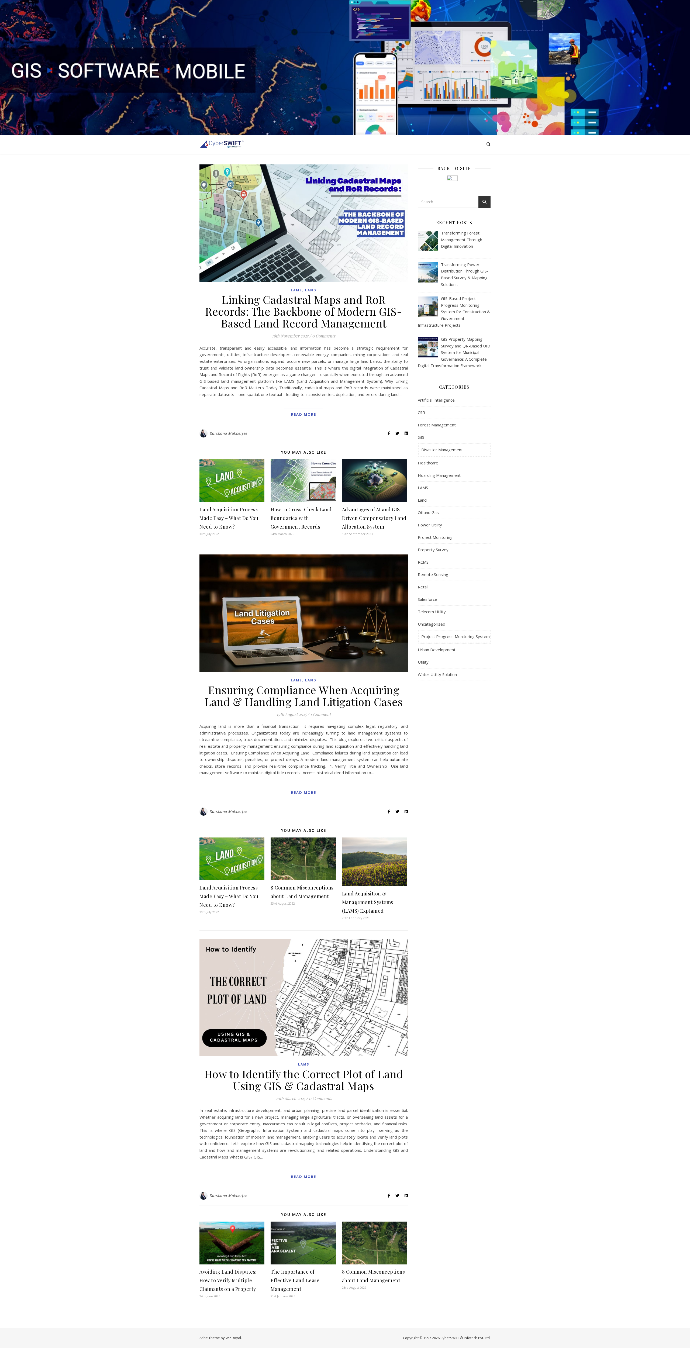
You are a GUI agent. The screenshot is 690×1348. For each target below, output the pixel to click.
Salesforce (427, 599)
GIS (421, 437)
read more (303, 414)
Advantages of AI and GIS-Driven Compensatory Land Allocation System (374, 518)
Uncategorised (431, 624)
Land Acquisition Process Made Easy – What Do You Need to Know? (228, 518)
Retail (423, 586)
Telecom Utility (432, 611)
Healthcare (428, 463)
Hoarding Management (439, 475)
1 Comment (320, 714)
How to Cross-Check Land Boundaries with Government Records (301, 518)
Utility (423, 662)
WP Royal (233, 1337)
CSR (421, 412)
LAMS (296, 290)
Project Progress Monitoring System (455, 636)
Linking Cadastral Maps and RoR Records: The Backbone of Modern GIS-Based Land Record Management (303, 311)
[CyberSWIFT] (221, 144)
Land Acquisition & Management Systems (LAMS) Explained (367, 902)
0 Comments (323, 336)
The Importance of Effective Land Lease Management (295, 1280)
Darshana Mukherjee (228, 433)
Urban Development (437, 649)
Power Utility (430, 525)
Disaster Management (442, 449)
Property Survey (433, 549)
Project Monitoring (435, 537)
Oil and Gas (428, 512)
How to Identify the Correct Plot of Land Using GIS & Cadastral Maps (303, 1080)
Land (310, 290)
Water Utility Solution (437, 674)
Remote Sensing (433, 574)
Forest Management (437, 425)
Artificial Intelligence (436, 400)
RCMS (423, 562)
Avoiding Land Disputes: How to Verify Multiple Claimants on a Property (228, 1280)
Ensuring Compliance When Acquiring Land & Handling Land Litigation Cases (304, 695)
